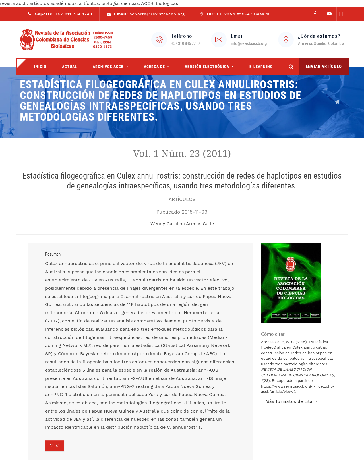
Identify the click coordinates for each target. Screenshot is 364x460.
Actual (69, 66)
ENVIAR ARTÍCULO (324, 66)
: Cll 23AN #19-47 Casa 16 (239, 14)
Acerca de (155, 66)
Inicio (40, 66)
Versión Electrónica (207, 66)
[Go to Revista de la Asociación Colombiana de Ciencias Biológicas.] (337, 102)
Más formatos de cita (290, 401)
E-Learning (261, 66)
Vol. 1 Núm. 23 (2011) (182, 153)
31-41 (55, 445)
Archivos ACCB (109, 66)
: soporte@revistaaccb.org (149, 14)
